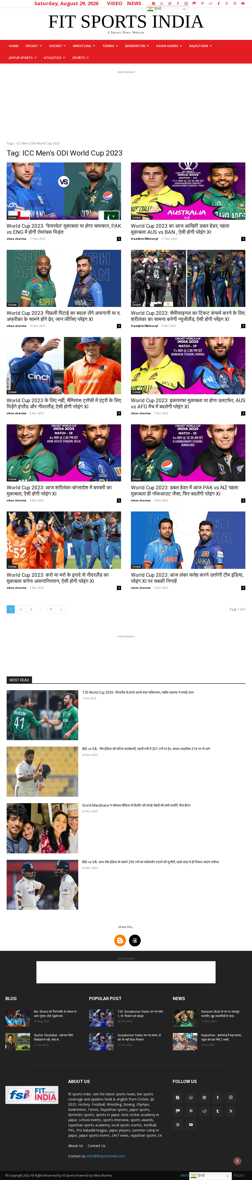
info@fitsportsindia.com (106, 1156)
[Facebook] (178, 3)
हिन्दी (157, 9)
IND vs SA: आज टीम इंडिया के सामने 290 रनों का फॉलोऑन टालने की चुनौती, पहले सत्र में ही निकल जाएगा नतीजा (150, 862)
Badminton (135, 46)
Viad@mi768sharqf (144, 238)
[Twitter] (226, 3)
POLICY (239, 1175)
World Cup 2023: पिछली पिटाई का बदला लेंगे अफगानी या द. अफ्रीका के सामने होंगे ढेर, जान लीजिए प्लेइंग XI (64, 316)
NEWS (134, 3)
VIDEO (114, 3)
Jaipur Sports (21, 57)
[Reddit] (210, 3)
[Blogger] (153, 3)
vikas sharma (16, 238)
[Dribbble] (169, 3)
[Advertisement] (126, 105)
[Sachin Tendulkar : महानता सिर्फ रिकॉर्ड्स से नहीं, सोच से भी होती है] (17, 1041)
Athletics (52, 57)
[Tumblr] (218, 3)
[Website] (234, 3)
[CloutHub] (161, 3)
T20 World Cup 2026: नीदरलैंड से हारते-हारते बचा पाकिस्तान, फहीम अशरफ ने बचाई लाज (138, 692)
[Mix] (194, 3)
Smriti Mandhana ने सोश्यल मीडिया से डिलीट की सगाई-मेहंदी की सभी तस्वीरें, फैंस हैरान (136, 805)
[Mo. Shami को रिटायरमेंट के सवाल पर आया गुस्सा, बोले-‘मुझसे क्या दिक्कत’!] (17, 1018)
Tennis (108, 46)
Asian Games (167, 46)
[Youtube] (243, 3)
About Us (75, 1145)
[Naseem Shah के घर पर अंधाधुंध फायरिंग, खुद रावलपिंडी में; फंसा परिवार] (185, 1018)
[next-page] (61, 609)
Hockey (55, 46)
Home (13, 46)
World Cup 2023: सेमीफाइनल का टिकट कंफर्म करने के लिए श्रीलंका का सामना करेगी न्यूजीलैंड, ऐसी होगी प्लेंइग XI (188, 316)
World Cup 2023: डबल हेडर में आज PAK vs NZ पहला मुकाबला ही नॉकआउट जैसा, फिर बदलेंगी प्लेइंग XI (184, 491)
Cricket (31, 46)
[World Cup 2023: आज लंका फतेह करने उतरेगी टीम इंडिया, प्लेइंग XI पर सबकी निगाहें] (188, 540)
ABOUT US (187, 1175)
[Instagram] (186, 3)
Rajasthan (198, 46)
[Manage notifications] (237, 1161)
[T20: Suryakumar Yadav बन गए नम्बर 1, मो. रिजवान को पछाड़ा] (101, 1018)
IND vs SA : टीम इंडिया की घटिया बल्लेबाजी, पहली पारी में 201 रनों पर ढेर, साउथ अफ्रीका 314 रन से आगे (146, 749)
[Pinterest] (202, 3)
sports (78, 57)
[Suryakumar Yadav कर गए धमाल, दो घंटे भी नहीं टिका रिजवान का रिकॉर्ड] (101, 1041)
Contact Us (97, 1145)
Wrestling (82, 46)
